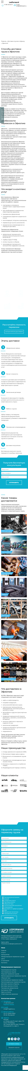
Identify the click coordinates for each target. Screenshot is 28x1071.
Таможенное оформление (9, 988)
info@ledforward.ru (21, 6)
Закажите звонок (14, 1047)
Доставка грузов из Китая (9, 986)
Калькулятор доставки (14, 331)
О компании (5, 960)
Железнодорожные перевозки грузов (13, 976)
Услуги (3, 952)
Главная (3, 950)
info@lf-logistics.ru (9, 1009)
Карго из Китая (6, 992)
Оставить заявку (8, 33)
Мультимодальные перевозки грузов (13, 982)
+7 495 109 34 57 (8, 4)
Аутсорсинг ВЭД (6, 990)
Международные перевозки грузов (12, 956)
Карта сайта (5, 942)
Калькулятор (5, 954)
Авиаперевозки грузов (8, 970)
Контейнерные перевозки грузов (12, 980)
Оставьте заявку (14, 1044)
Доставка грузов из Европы (10, 984)
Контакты (4, 962)
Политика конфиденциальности (11, 944)
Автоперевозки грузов (8, 972)
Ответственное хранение (9, 994)
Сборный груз (5, 978)
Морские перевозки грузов (10, 974)
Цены (3, 958)
